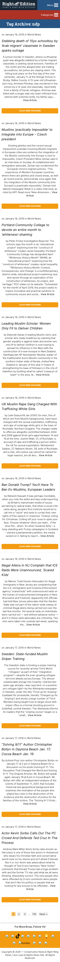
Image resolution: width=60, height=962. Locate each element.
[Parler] (28, 936)
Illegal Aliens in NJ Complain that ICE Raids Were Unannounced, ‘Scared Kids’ (30, 570)
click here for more (30, 110)
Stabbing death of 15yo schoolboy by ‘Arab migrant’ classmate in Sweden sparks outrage (30, 45)
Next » (44, 914)
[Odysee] (34, 943)
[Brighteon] (40, 943)
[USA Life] (14, 943)
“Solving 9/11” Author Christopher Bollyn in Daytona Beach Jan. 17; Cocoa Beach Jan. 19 (27, 749)
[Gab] (53, 936)
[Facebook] (7, 936)
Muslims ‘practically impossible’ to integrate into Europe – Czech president (27, 134)
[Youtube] (23, 936)
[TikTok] (18, 936)
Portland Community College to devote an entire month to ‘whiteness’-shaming (25, 229)
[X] (13, 936)
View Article (30, 100)
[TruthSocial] (34, 936)
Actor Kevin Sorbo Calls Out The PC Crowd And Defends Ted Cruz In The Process (29, 838)
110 (34, 914)
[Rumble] (24, 943)
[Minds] (46, 936)
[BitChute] (40, 936)
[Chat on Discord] (46, 943)
